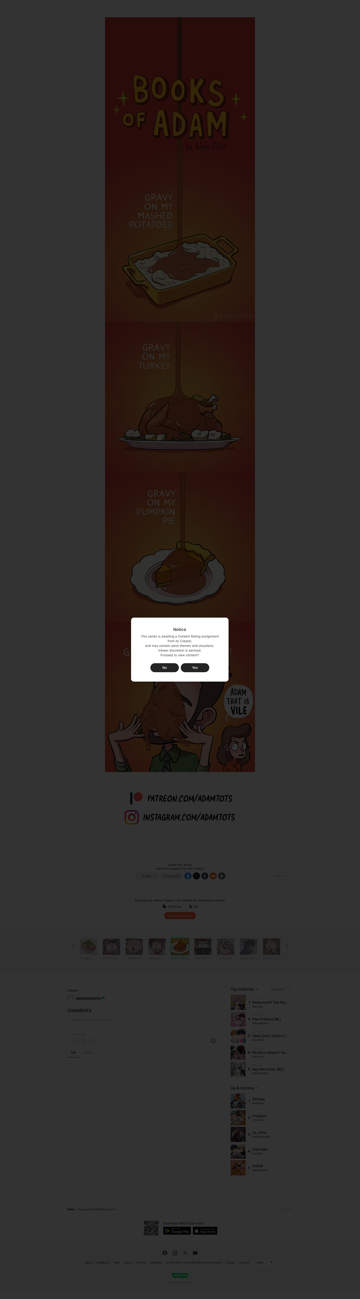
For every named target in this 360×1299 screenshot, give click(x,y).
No (164, 668)
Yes (195, 668)
